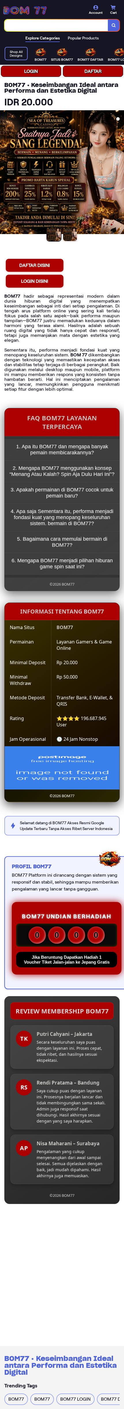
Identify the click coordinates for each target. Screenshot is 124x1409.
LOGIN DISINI (34, 281)
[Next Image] (119, 173)
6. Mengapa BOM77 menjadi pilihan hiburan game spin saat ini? (62, 563)
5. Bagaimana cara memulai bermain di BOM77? (62, 542)
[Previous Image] (4, 173)
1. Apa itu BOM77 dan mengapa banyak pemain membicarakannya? (62, 449)
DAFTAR (93, 71)
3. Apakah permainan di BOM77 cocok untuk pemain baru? (62, 493)
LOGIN (31, 71)
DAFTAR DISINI (34, 265)
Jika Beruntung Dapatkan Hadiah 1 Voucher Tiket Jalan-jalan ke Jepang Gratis (67, 959)
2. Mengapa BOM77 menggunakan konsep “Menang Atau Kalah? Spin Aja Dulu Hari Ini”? (62, 471)
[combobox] (56, 25)
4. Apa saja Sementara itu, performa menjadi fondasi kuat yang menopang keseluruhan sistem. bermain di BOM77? (62, 517)
